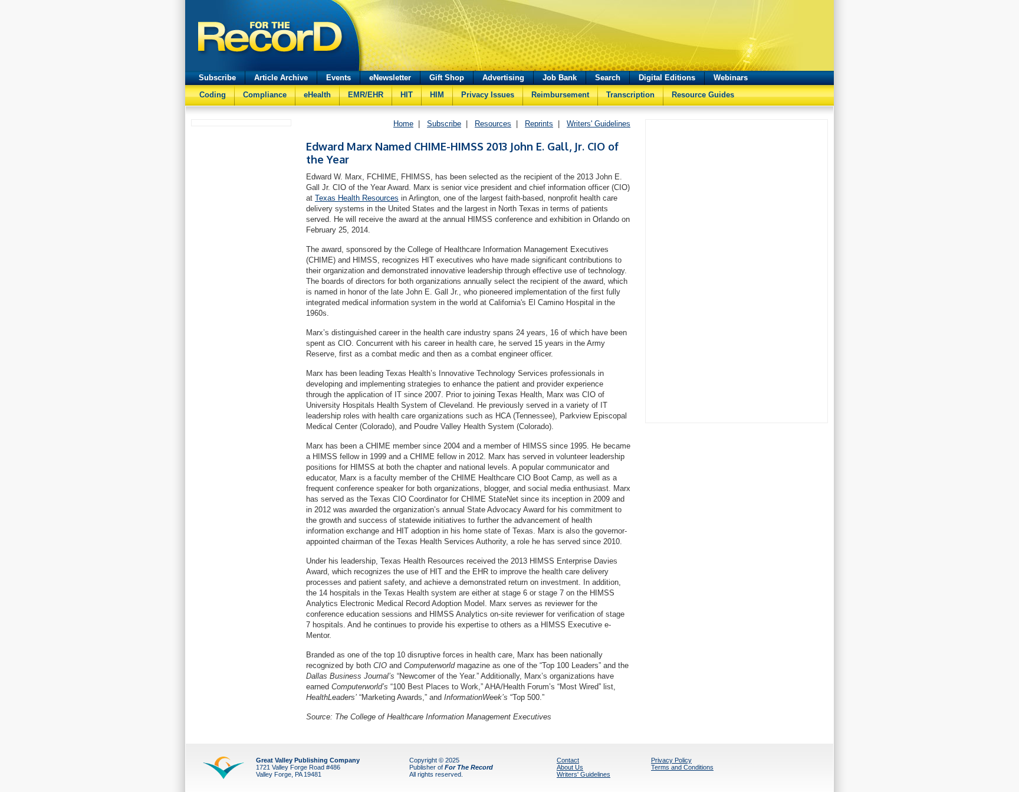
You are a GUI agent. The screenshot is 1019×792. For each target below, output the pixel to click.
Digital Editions (667, 77)
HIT (406, 94)
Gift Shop (446, 77)
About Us (570, 767)
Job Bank (560, 77)
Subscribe (217, 77)
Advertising (503, 77)
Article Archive (281, 77)
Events (338, 77)
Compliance (265, 94)
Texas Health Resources (357, 198)
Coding (212, 94)
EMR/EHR (365, 94)
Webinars (731, 77)
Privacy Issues (487, 94)
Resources (493, 123)
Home (403, 123)
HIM (437, 94)
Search (607, 77)
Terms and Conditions (682, 767)
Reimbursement (560, 94)
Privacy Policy (671, 760)
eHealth (317, 94)
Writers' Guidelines (598, 123)
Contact (568, 760)
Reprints (539, 123)
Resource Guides (703, 94)
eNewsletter (390, 77)
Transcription (630, 94)
